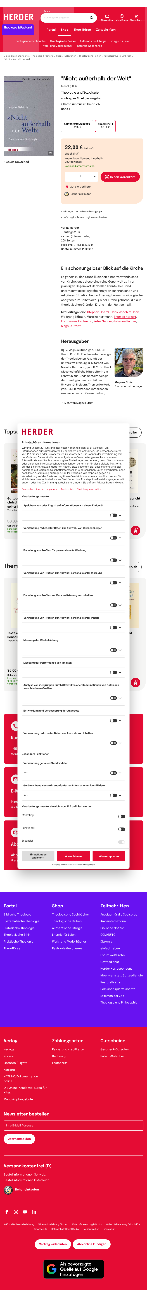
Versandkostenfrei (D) (28, 1166)
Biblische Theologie (17, 914)
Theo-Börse (82, 29)
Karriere (9, 1069)
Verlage (9, 1049)
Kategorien (70, 56)
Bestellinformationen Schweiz (25, 1174)
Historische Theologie (19, 928)
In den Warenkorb (123, 177)
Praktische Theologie (19, 941)
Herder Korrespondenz (116, 968)
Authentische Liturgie (93, 41)
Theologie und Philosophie (118, 1002)
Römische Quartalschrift (117, 989)
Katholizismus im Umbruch (117, 56)
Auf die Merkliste (80, 187)
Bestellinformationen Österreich (26, 1180)
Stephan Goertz (98, 312)
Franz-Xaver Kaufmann (76, 321)
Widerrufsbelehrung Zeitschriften (123, 1224)
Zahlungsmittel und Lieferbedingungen (83, 212)
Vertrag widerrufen (53, 1244)
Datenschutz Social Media (65, 1229)
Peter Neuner (103, 321)
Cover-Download (17, 162)
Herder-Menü (143, 3)
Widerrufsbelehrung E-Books (87, 1224)
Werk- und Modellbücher (57, 46)
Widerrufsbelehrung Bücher (52, 1224)
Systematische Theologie (21, 921)
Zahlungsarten (68, 1041)
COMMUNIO (107, 934)
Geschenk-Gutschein (115, 1049)
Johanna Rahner (124, 321)
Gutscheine (112, 1041)
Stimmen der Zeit (112, 996)
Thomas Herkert (125, 316)
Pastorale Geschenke (89, 46)
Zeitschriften (106, 29)
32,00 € (77, 126)
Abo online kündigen (91, 1244)
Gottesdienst (109, 962)
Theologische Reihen (63, 41)
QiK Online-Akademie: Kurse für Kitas (25, 1090)
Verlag (11, 1041)
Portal (51, 29)
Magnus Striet (75, 98)
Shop (64, 29)
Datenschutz (40, 1229)
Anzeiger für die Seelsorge (118, 914)
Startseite (23, 56)
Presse (8, 1056)
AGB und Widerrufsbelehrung (19, 1224)
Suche (47, 11)
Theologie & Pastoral (42, 56)
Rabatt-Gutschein (112, 1056)
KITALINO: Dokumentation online (21, 1079)
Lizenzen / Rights (15, 1063)
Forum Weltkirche (112, 955)
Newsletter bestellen (26, 1114)
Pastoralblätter (111, 982)
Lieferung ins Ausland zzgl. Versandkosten (85, 217)
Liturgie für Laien (120, 41)
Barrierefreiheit (91, 1229)
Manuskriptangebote (18, 1099)
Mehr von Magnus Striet (78, 403)
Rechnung (59, 1056)
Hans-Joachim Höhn (125, 312)
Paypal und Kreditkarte (68, 1049)
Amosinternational (113, 921)
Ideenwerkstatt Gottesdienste (121, 975)
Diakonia (106, 941)
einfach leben (110, 948)
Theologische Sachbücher (30, 41)
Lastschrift (60, 1063)
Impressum (109, 1229)
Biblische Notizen (112, 928)
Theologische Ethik (17, 934)
